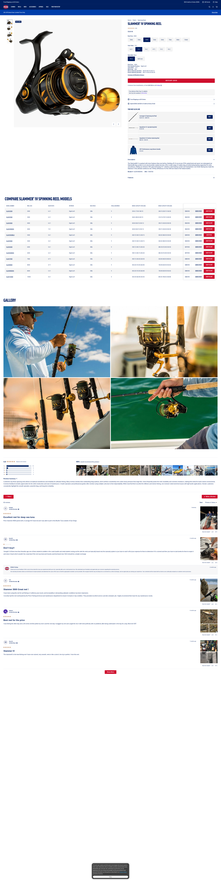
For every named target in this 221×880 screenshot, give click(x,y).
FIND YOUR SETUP (55, 7)
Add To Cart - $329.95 (171, 80)
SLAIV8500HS (10, 271)
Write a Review (211, 497)
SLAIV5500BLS (10, 235)
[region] (147, 470)
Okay (110, 876)
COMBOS (13, 7)
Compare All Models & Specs (136, 75)
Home (129, 20)
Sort (201, 502)
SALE (47, 7)
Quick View (198, 211)
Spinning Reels (142, 20)
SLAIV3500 (9, 217)
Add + (209, 117)
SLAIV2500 (9, 211)
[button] (113, 124)
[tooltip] (16, 478)
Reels (134, 20)
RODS (25, 7)
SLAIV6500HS (10, 253)
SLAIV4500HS (10, 229)
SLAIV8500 (9, 265)
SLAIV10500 (9, 277)
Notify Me (209, 235)
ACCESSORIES (32, 7)
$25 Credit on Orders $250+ (192, 2)
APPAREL (41, 7)
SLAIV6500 (9, 247)
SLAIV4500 (9, 223)
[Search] (209, 7)
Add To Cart (209, 211)
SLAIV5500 (9, 241)
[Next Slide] (216, 470)
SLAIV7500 (9, 259)
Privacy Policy (123, 872)
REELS (19, 7)
